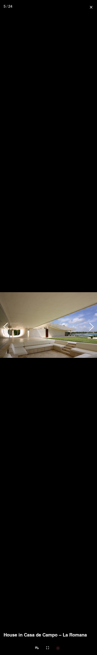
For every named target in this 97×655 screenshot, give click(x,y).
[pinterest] (58, 648)
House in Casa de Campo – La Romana (45, 634)
